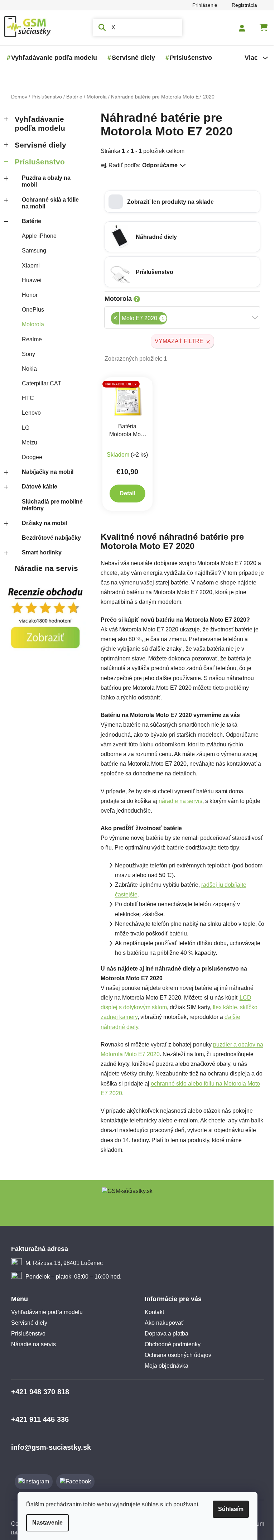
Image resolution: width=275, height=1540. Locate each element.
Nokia (26, 369)
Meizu (26, 442)
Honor (27, 295)
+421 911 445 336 (37, 1419)
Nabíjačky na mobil (45, 472)
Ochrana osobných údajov (175, 1355)
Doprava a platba (164, 1333)
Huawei (29, 280)
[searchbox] (166, 319)
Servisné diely (37, 145)
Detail (124, 493)
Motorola (30, 324)
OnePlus (30, 310)
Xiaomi (28, 266)
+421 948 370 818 (37, 1392)
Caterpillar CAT (38, 383)
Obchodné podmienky (170, 1344)
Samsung (31, 250)
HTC (25, 398)
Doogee (29, 457)
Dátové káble (36, 486)
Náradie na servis (43, 568)
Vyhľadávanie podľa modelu (37, 123)
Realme (29, 339)
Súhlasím (228, 1509)
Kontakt (151, 1312)
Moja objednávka (164, 1366)
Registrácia (241, 5)
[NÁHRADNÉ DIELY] (125, 399)
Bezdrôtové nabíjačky (48, 538)
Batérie (28, 221)
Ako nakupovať (161, 1323)
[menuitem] (51, 57)
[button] (179, 202)
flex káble (222, 1007)
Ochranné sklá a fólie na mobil (47, 203)
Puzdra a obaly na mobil (43, 181)
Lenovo (28, 413)
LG (22, 428)
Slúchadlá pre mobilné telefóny (49, 505)
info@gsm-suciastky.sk (48, 1447)
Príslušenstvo (37, 162)
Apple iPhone (36, 236)
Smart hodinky (39, 552)
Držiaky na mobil (41, 523)
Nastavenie (45, 1523)
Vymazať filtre (176, 341)
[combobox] (179, 317)
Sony (25, 354)
